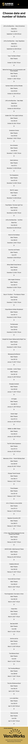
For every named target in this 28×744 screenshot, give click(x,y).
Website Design (10, 741)
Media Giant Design (18, 740)
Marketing (18, 741)
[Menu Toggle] (18, 4)
